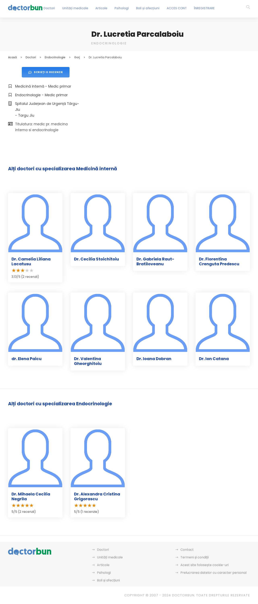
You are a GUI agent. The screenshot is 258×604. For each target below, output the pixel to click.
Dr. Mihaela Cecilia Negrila (30, 496)
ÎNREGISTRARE (204, 8)
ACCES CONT (177, 8)
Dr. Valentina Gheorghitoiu (88, 361)
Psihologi (121, 8)
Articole (101, 8)
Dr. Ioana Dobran (153, 359)
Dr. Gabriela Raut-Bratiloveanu (155, 261)
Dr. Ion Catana (214, 359)
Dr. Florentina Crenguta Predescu (219, 261)
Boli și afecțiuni (147, 8)
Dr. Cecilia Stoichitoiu (96, 259)
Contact (187, 549)
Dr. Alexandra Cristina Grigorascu (97, 496)
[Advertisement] (170, 95)
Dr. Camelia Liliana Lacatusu (31, 261)
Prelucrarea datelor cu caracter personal (213, 572)
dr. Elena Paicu (26, 359)
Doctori (49, 8)
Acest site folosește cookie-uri (204, 565)
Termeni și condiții (194, 557)
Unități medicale (75, 8)
